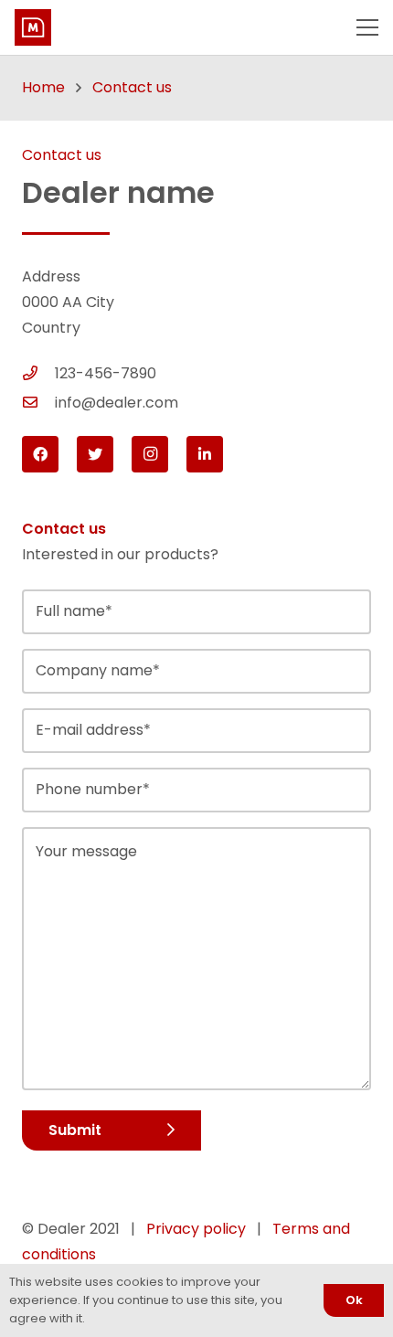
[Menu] (367, 27)
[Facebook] (40, 454)
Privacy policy (196, 1228)
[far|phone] (38, 374)
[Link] (33, 27)
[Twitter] (95, 454)
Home (43, 87)
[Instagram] (150, 454)
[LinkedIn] (204, 454)
